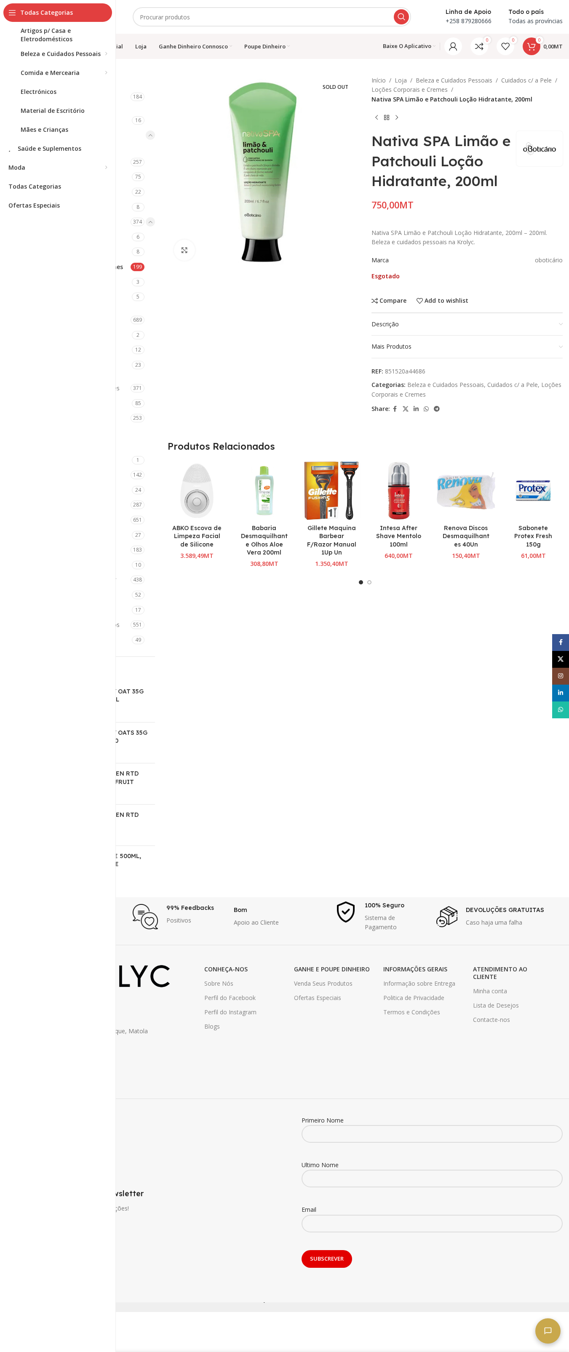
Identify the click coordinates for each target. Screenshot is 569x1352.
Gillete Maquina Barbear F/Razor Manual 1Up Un (331, 540)
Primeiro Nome (323, 1120)
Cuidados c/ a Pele (526, 80)
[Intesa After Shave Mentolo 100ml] (398, 490)
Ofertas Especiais (317, 998)
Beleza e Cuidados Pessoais (454, 80)
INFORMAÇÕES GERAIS (415, 969)
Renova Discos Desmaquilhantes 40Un (466, 536)
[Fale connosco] (548, 1331)
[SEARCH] (401, 16)
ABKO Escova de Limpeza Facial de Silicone (197, 536)
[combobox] (272, 17)
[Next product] (397, 117)
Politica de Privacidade (413, 998)
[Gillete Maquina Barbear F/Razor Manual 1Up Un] (331, 490)
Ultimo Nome (320, 1165)
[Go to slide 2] (369, 582)
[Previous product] (376, 117)
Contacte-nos (491, 1020)
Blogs (212, 1026)
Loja (401, 80)
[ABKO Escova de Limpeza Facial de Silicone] (197, 490)
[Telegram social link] (436, 409)
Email (309, 1209)
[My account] (453, 46)
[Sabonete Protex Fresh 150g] (533, 490)
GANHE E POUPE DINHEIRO (332, 969)
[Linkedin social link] (416, 409)
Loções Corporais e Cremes (409, 89)
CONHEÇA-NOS (226, 969)
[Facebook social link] (395, 409)
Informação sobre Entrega (419, 983)
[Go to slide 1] (361, 582)
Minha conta (490, 991)
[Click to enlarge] (184, 250)
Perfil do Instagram (230, 1012)
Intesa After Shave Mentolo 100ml (398, 536)
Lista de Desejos (496, 1005)
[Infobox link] (179, 916)
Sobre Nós (218, 983)
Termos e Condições (411, 1012)
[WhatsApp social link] (426, 409)
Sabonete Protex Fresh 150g (533, 536)
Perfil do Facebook (230, 998)
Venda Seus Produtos (323, 983)
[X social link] (405, 409)
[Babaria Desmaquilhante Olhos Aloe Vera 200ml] (264, 490)
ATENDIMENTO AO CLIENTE (500, 973)
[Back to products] (387, 117)
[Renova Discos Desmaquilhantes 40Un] (466, 490)
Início (378, 80)
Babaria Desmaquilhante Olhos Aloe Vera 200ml (264, 540)
